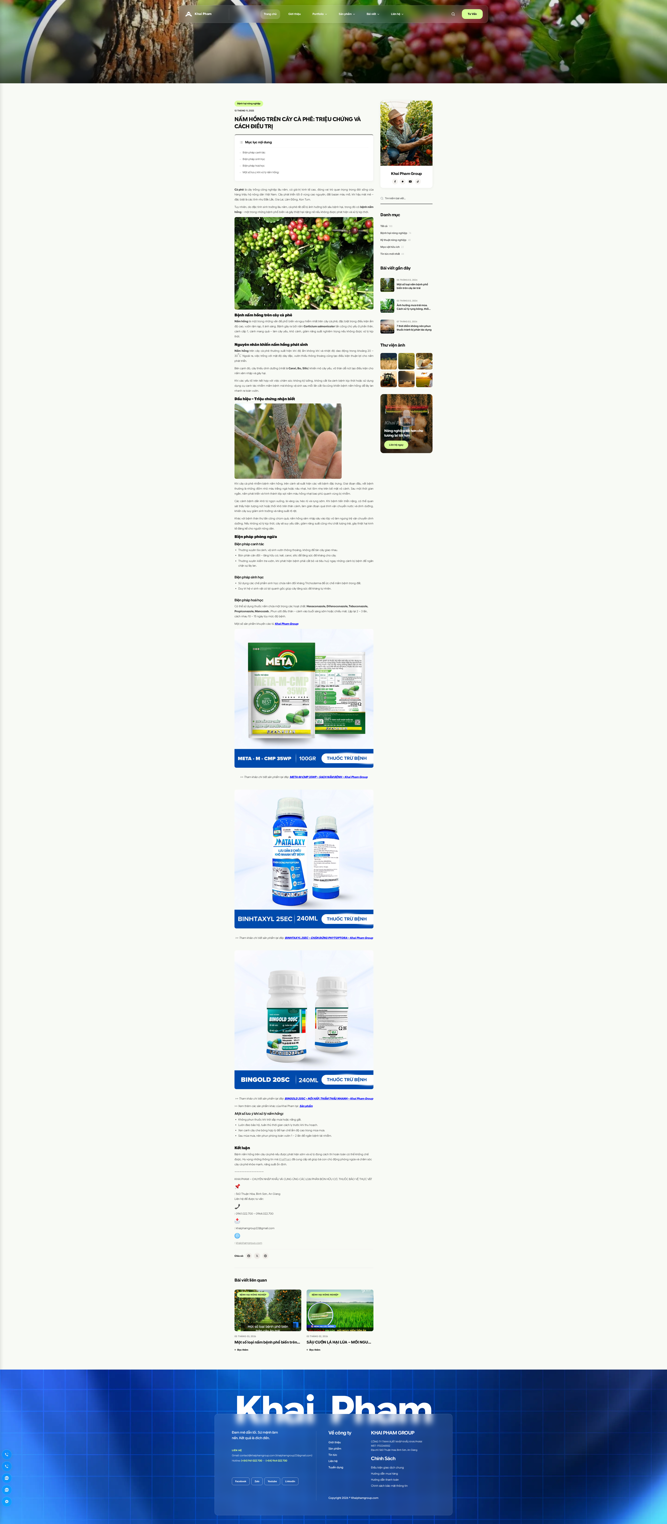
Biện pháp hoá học (254, 165)
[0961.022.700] (7, 1454)
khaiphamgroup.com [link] (249, 1243)
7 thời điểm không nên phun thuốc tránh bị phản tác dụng (414, 328)
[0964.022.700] (7, 1466)
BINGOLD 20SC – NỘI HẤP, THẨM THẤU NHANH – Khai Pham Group (329, 1098)
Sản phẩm (306, 1106)
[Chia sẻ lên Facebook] (249, 1256)
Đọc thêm (242, 1349)
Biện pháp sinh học (254, 159)
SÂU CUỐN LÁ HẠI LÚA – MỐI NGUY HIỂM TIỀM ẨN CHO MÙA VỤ (338, 1342)
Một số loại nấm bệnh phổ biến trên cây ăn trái (265, 1342)
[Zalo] (403, 181)
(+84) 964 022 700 (276, 1460)
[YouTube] (410, 181)
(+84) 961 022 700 (251, 1460)
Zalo (257, 1481)
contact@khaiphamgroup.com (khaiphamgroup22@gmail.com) (276, 1455)
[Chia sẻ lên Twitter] (257, 1256)
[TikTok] (418, 181)
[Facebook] (395, 181)
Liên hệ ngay (396, 444)
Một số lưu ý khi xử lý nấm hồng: (261, 172)
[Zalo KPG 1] (7, 1478)
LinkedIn (290, 1481)
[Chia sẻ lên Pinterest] (265, 1256)
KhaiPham (285, 1159)
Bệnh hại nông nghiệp (248, 103)
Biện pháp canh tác (254, 152)
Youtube (272, 1481)
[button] (453, 14)
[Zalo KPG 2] (7, 1490)
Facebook (240, 1481)
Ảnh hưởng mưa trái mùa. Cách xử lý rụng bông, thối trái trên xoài (413, 307)
